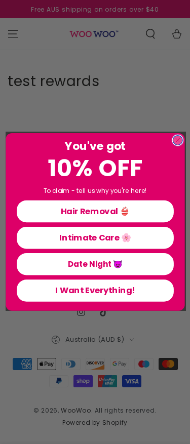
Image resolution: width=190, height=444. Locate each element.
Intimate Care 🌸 (95, 238)
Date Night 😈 (94, 264)
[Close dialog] (177, 140)
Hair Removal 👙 (95, 211)
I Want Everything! (95, 290)
